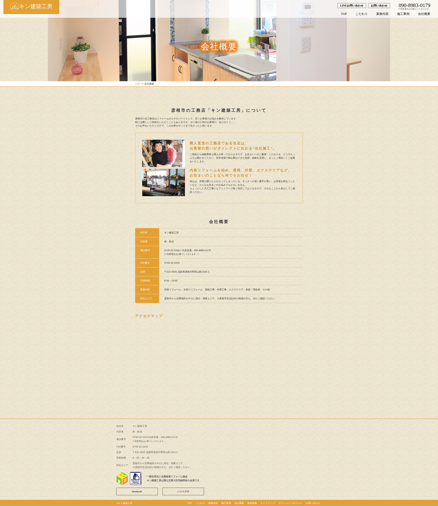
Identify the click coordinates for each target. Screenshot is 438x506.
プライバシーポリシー (290, 503)
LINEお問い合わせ (351, 5)
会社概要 (424, 14)
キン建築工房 (35, 6)
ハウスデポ (183, 491)
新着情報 (252, 503)
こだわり (361, 14)
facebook (137, 491)
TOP (344, 14)
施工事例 (403, 14)
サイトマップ (267, 503)
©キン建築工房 (124, 503)
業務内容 (382, 14)
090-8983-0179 (414, 5)
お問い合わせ (379, 5)
